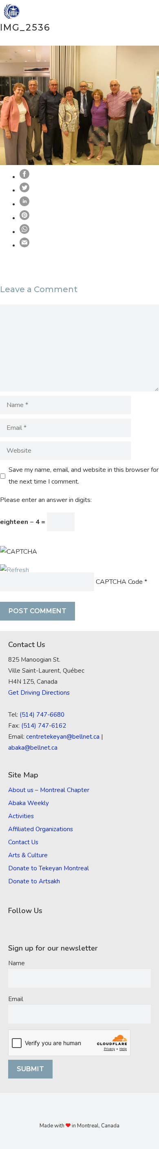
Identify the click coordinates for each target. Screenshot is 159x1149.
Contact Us (23, 842)
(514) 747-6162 (43, 726)
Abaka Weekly (28, 803)
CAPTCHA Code (119, 581)
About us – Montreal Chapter (48, 790)
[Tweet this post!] (24, 190)
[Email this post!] (24, 245)
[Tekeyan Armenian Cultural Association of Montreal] (12, 11)
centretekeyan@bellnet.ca (62, 737)
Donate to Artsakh (34, 881)
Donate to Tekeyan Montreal (48, 868)
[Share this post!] (24, 176)
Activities (21, 816)
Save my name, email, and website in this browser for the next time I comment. (84, 475)
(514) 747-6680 (42, 715)
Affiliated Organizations (40, 829)
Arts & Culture (28, 855)
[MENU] (147, 11)
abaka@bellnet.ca (32, 748)
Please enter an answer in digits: (46, 499)
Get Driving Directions (39, 693)
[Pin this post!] (24, 218)
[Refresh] (14, 570)
